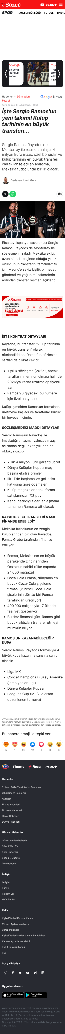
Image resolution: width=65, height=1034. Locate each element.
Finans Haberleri (11, 804)
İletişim (6, 882)
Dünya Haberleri (11, 821)
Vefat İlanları (8, 899)
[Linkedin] (43, 972)
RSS (4, 952)
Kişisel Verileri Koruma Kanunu (18, 918)
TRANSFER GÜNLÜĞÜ (28, 12)
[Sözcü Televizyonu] (5, 766)
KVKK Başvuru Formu (13, 947)
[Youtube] (27, 972)
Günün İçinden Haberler (15, 840)
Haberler (7, 96)
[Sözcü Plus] (51, 766)
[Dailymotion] (35, 972)
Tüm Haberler (9, 863)
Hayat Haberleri (10, 816)
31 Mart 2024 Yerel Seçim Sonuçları (21, 787)
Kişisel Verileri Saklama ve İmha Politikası (24, 935)
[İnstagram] (5, 972)
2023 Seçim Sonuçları (14, 792)
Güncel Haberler (12, 832)
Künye (5, 887)
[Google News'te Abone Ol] (51, 97)
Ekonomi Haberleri (12, 810)
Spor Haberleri (10, 852)
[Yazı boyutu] (59, 194)
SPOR (7, 12)
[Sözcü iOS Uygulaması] (13, 994)
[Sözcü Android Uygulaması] (36, 994)
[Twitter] (20, 972)
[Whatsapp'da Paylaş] (12, 194)
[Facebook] (13, 972)
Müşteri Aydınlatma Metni (15, 924)
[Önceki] (6, 74)
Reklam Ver (8, 893)
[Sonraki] (59, 74)
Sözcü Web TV (10, 846)
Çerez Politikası (10, 929)
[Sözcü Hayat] (35, 767)
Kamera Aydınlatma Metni (16, 941)
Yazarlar (6, 798)
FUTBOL (49, 12)
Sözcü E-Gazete (11, 857)
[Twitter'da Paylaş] (5, 194)
